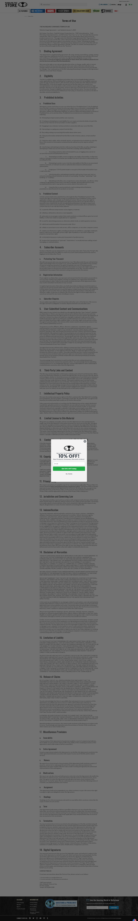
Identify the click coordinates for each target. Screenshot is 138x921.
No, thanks (69, 474)
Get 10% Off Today (69, 469)
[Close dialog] (85, 441)
